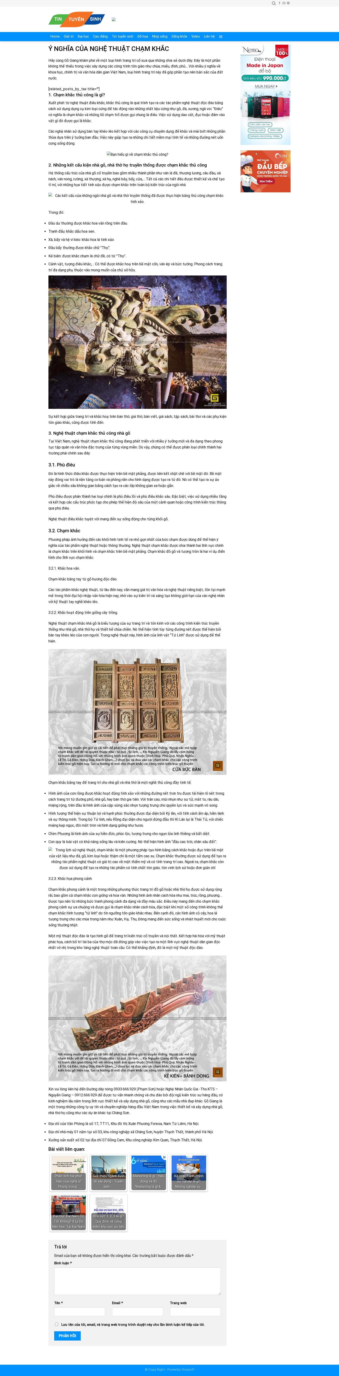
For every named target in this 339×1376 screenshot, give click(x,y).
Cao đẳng (100, 36)
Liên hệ (209, 36)
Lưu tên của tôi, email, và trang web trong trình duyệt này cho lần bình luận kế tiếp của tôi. (133, 1325)
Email (117, 1303)
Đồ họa (142, 36)
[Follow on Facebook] (279, 3)
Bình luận (63, 1263)
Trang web (178, 1303)
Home (55, 36)
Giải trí (69, 36)
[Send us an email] (283, 3)
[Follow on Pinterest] (288, 3)
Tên (58, 1303)
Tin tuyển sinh (122, 36)
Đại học (83, 36)
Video (195, 36)
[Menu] (221, 36)
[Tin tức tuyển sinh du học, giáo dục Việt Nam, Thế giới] (76, 19)
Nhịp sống (159, 36)
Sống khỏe (179, 36)
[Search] (274, 3)
